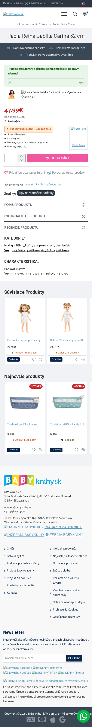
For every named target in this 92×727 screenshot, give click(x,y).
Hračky (8, 245)
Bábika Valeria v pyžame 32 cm (68, 341)
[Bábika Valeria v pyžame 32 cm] (67, 318)
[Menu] (64, 13)
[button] (57, 158)
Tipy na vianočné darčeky (35, 193)
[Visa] (31, 719)
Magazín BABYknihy (63, 527)
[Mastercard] (42, 719)
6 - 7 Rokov (48, 250)
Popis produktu (18, 205)
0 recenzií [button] (31, 184)
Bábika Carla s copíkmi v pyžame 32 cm (25, 341)
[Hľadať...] (75, 13)
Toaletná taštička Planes (22, 425)
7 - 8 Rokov (62, 250)
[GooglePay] (62, 719)
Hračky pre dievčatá (59, 245)
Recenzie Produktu (21, 228)
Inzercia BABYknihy (64, 534)
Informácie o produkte (25, 216)
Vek (28, 24)
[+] (21, 156)
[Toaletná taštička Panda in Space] (67, 402)
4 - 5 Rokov (41, 24)
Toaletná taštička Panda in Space (68, 425)
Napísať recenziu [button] (50, 184)
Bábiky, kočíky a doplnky (31, 245)
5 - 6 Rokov (33, 250)
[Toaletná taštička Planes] (25, 402)
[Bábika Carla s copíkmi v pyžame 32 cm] (25, 318)
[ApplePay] (53, 719)
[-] (21, 160)
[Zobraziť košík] (85, 13)
